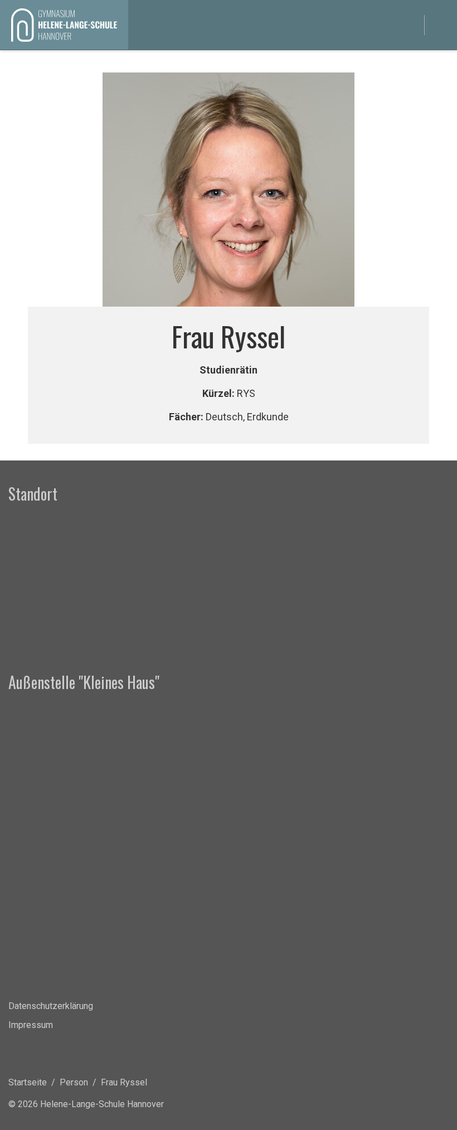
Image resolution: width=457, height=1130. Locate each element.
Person (74, 1082)
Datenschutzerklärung (50, 1006)
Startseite (27, 1082)
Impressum (30, 1025)
